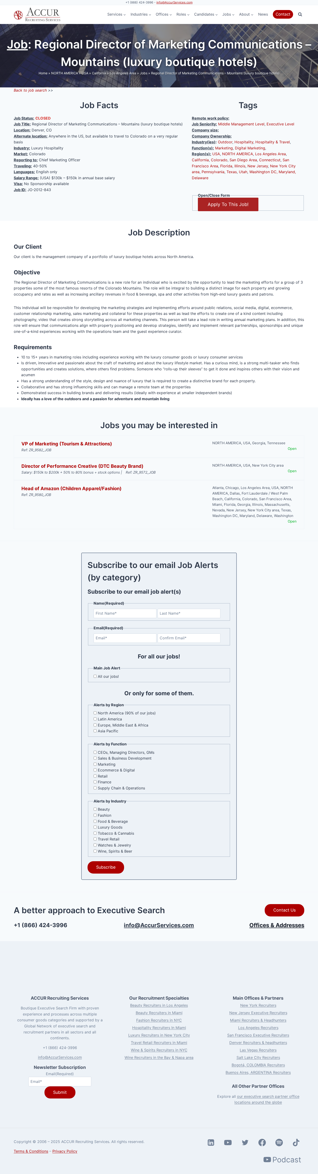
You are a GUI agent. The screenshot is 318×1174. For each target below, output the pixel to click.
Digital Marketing (250, 148)
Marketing (224, 148)
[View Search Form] (300, 14)
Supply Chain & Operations (121, 788)
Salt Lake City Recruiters (258, 1057)
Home (43, 73)
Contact (283, 14)
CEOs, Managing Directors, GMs (126, 752)
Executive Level (280, 124)
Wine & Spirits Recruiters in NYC (159, 1049)
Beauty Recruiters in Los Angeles (159, 1005)
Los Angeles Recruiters (258, 1027)
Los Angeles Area (123, 73)
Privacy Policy (64, 1151)
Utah (243, 171)
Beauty (104, 809)
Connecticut (270, 160)
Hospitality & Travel (272, 142)
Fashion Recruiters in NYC (159, 1020)
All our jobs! (108, 676)
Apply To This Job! (228, 204)
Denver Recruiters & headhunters (258, 1042)
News (263, 14)
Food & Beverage (113, 821)
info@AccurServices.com (174, 2)
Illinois (239, 166)
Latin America (110, 719)
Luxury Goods (110, 827)
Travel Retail (108, 839)
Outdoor (225, 142)
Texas (232, 171)
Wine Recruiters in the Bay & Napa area (159, 1057)
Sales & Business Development (125, 758)
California (99, 73)
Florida (226, 166)
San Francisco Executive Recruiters (258, 1035)
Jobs (143, 73)
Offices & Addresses (276, 925)
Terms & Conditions (31, 1151)
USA (85, 73)
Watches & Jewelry (114, 845)
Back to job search (30, 90)
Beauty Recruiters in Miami (159, 1012)
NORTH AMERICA (64, 73)
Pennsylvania (213, 171)
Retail (103, 776)
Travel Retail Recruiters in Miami (159, 1042)
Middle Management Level (241, 124)
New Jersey (257, 166)
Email (60, 1073)
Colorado (219, 160)
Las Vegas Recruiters (258, 1049)
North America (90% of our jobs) (127, 713)
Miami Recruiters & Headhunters (258, 1020)
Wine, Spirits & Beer (115, 851)
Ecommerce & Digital (116, 770)
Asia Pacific (108, 731)
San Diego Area (243, 160)
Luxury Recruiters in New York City (159, 1035)
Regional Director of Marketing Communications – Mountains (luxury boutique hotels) (215, 73)
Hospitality (243, 142)
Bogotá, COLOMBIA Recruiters (258, 1064)
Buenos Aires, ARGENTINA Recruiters (258, 1072)
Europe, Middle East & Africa (123, 725)
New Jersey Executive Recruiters (258, 1012)
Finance (104, 782)
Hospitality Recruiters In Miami (159, 1027)
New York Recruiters (258, 1005)
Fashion (104, 815)
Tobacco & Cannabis (116, 833)
